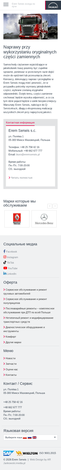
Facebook (11, 251)
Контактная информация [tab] (20, 122)
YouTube (12, 268)
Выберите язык (14, 437)
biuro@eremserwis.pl (28, 154)
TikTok (10, 262)
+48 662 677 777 (33, 150)
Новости (10, 358)
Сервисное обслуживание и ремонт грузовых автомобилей (25, 291)
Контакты (11, 374)
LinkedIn (11, 273)
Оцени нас (11, 369)
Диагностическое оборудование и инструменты (24, 329)
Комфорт (10, 336)
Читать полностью (21, 177)
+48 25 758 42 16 (29, 147)
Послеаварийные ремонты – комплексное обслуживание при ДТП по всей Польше (28, 310)
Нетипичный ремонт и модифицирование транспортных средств (28, 319)
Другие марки (13, 342)
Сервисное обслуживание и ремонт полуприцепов (25, 301)
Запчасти (10, 363)
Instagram (12, 257)
